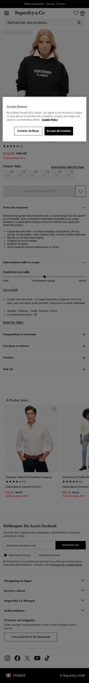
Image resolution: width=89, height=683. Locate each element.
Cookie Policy (50, 119)
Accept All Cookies (59, 130)
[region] (44, 119)
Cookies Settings (28, 130)
